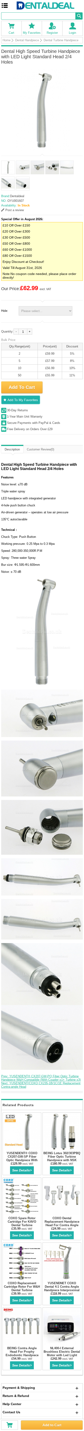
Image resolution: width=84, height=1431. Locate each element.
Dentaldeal (17, 196)
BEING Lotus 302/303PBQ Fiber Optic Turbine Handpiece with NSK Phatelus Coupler (61, 1158)
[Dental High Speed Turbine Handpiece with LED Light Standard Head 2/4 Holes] (42, 110)
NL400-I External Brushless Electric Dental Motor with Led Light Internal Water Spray (62, 1353)
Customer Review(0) (40, 449)
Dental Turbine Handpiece (61, 40)
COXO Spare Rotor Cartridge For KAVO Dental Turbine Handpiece (22, 1223)
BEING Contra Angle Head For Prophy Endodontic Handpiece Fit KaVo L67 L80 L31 (22, 1353)
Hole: (4, 310)
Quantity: (7, 331)
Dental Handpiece (27, 40)
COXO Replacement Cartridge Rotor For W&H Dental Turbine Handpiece (22, 1288)
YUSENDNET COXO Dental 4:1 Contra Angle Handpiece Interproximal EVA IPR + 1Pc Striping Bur (62, 1290)
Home (6, 40)
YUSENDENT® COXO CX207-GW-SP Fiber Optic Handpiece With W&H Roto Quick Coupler (22, 1158)
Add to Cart (51, 1425)
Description (12, 449)
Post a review (14, 210)
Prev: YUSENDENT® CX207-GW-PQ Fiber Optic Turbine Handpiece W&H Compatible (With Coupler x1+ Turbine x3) (41, 1077)
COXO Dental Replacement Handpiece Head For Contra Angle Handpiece (62, 1223)
